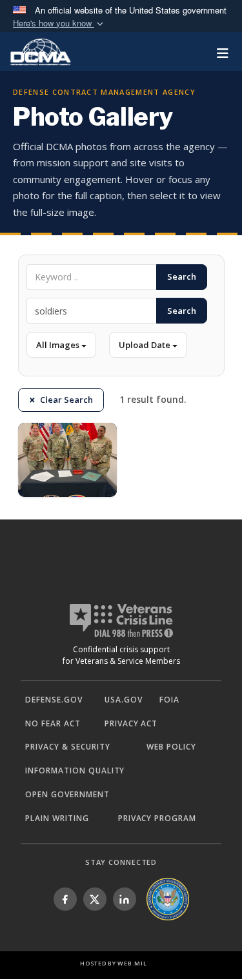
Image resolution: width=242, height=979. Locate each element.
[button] (59, 23)
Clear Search (66, 399)
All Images (58, 345)
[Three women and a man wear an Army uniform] (67, 460)
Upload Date (145, 345)
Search (181, 276)
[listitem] (65, 899)
